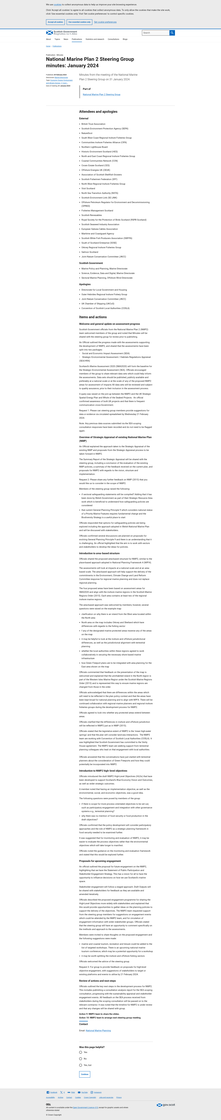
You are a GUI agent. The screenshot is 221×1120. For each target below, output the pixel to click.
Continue (84, 1074)
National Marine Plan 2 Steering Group (101, 94)
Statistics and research (95, 39)
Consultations (113, 39)
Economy (54, 80)
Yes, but (87, 1065)
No (85, 1058)
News (66, 39)
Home (48, 46)
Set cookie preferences (105, 22)
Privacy (119, 1097)
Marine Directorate (61, 77)
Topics (57, 39)
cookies (57, 4)
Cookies (78, 1097)
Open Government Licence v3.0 (85, 1107)
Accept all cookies (55, 22)
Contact (69, 1097)
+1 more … (64, 83)
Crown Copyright (90, 1097)
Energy (60, 80)
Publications (77, 39)
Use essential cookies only (79, 22)
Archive (60, 1097)
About (48, 39)
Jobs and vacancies (106, 1097)
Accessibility (50, 1097)
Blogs (125, 39)
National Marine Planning (98, 1030)
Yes (85, 1052)
